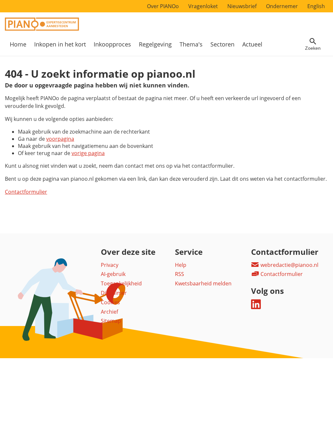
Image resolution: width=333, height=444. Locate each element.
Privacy (109, 264)
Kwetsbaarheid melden (203, 283)
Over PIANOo (163, 6)
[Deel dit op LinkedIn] (256, 307)
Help (180, 264)
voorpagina (60, 138)
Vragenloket (203, 6)
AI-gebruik (113, 274)
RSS (179, 274)
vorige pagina (88, 153)
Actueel (252, 44)
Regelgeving (155, 44)
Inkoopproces (112, 44)
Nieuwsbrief (242, 6)
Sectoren (222, 44)
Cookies (110, 302)
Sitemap (111, 320)
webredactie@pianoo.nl (288, 264)
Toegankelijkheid (121, 283)
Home (18, 44)
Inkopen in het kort (60, 44)
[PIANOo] (42, 29)
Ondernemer (282, 6)
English (316, 6)
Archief (109, 311)
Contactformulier (26, 191)
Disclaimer (114, 292)
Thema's (191, 44)
